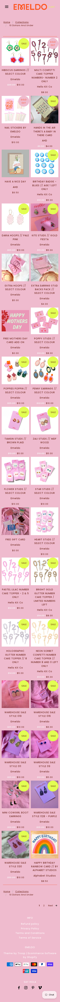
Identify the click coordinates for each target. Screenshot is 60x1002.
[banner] (30, 7)
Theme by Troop (14, 953)
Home (7, 22)
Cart (52, 7)
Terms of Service (30, 937)
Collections (22, 22)
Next (51, 905)
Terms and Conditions (30, 933)
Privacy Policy (30, 928)
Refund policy (30, 924)
